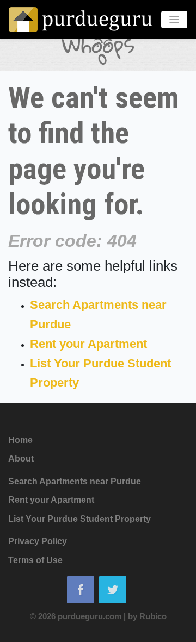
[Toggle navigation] (174, 20)
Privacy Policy (37, 541)
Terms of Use (35, 560)
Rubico (153, 616)
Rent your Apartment (88, 344)
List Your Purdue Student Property (79, 518)
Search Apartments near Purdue (74, 481)
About (21, 458)
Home (20, 440)
